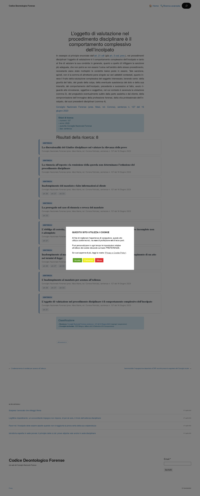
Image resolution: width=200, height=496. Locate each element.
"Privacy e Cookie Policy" (115, 252)
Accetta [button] (77, 260)
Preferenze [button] (88, 260)
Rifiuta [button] (99, 260)
